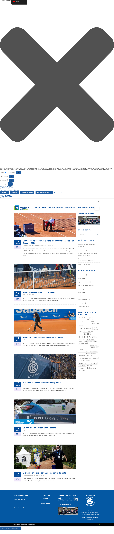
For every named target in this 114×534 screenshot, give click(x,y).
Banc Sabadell (93, 317)
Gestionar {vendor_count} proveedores (10, 189)
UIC (79, 370)
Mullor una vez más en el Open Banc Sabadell (43, 337)
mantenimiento (84, 346)
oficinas (92, 347)
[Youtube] (98, 201)
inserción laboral (82, 339)
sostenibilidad (82, 365)
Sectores (43, 207)
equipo (80, 331)
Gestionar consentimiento (10, 528)
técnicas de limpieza (87, 368)
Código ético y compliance (20, 507)
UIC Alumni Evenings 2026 (84, 250)
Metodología (59, 207)
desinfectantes (96, 327)
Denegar (14, 193)
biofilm (92, 319)
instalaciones (91, 339)
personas (81, 349)
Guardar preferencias (44, 193)
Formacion (80, 278)
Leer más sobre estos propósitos (9, 190)
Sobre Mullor (51, 207)
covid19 (86, 326)
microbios (92, 345)
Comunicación (36, 245)
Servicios (37, 207)
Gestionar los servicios (6, 188)
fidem (85, 331)
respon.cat (89, 355)
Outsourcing (81, 289)
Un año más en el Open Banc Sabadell (39, 428)
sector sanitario (86, 360)
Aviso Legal (3, 198)
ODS (96, 345)
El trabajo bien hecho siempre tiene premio (42, 383)
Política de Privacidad (6, 196)
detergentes (95, 329)
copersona (81, 325)
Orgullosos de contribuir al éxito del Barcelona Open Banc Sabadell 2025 (48, 242)
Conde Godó (95, 324)
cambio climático (84, 322)
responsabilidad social (88, 358)
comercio (92, 321)
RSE (79, 296)
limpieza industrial (92, 341)
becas (88, 319)
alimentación (82, 318)
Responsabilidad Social (71, 207)
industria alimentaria (88, 337)
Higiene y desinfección (83, 282)
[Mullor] (21, 212)
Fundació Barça (90, 331)
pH (85, 349)
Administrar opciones (6, 186)
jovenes (80, 341)
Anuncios (46, 506)
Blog (79, 207)
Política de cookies (5, 195)
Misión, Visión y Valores (19, 499)
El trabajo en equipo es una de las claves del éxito (44, 473)
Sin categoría (81, 303)
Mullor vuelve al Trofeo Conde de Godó (40, 292)
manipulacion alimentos (83, 343)
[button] (57, 84)
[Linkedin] (95, 201)
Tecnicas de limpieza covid (84, 306)
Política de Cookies (45, 503)
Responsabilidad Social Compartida (22, 502)
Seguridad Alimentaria (83, 299)
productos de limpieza (91, 353)
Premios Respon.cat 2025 (84, 264)
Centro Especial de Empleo (20, 504)
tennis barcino (89, 365)
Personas (84, 207)
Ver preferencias (27, 193)
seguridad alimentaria (88, 363)
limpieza (85, 341)
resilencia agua (82, 355)
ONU (97, 347)
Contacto (91, 207)
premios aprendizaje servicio (91, 351)
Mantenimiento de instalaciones (46, 245)
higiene (87, 334)
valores (83, 370)
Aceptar (4, 193)
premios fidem (81, 353)
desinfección (85, 328)
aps (88, 317)
